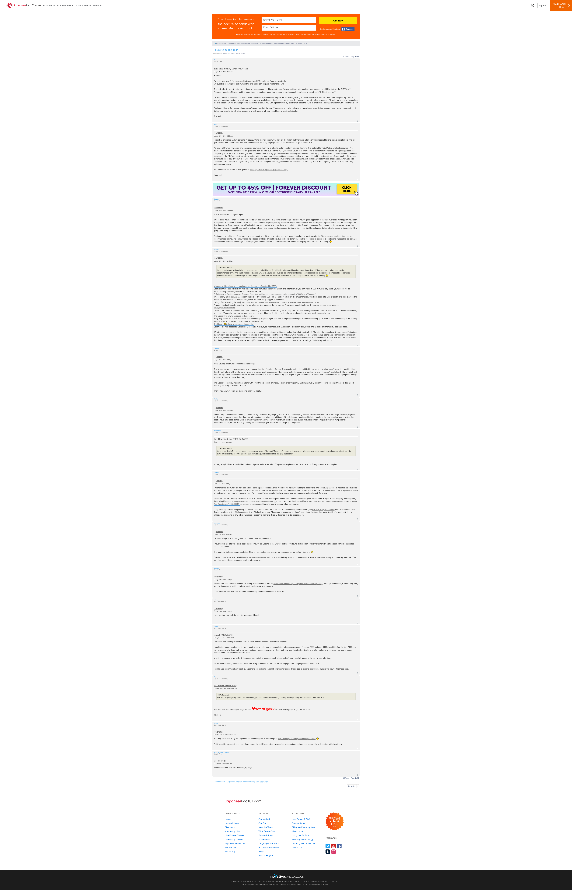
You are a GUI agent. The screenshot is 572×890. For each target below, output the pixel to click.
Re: (215, 760)
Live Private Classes (234, 835)
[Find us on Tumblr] (327, 851)
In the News (264, 839)
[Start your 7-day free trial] (334, 821)
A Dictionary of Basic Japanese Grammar (232, 294)
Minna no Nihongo (231, 501)
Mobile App (230, 851)
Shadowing (218, 286)
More (96, 5)
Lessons (47, 5)
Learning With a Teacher (303, 843)
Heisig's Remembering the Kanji (227, 302)
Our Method (264, 819)
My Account (297, 831)
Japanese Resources (235, 843)
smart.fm (251, 420)
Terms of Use (267, 34)
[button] (532, 5)
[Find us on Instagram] (333, 851)
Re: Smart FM (221, 685)
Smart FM (219, 634)
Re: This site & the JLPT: (226, 439)
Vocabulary (64, 5)
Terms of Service (316, 884)
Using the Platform (300, 835)
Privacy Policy (277, 34)
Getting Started (299, 823)
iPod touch (219, 324)
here (252, 170)
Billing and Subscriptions (303, 827)
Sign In (542, 5)
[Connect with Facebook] (348, 29)
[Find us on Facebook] (339, 846)
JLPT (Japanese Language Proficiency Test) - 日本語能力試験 (283, 43)
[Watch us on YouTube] (333, 846)
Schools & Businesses (268, 847)
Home (228, 819)
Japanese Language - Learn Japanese (243, 43)
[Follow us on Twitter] (327, 846)
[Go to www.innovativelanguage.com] (286, 876)
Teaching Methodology (302, 839)
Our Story (263, 823)
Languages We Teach (268, 843)
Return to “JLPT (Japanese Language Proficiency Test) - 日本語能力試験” (241, 782)
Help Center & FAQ (301, 819)
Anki (216, 308)
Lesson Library (232, 823)
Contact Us (297, 847)
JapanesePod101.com (304, 882)
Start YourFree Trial (559, 5)
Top (357, 121)
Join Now (337, 20)
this (313, 509)
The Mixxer (218, 316)
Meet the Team (265, 827)
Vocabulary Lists (232, 831)
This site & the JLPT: (227, 50)
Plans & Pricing (265, 835)
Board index (221, 43)
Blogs (261, 851)
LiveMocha (246, 557)
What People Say (266, 831)
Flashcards (230, 827)
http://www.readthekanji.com (285, 584)
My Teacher (82, 5)
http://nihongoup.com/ (287, 739)
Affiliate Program (266, 855)
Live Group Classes (234, 839)
